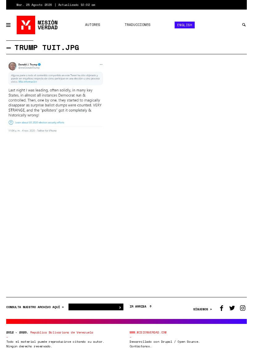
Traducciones (138, 24)
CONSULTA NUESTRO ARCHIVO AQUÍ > (35, 307)
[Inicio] (37, 25)
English (184, 25)
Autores (92, 24)
